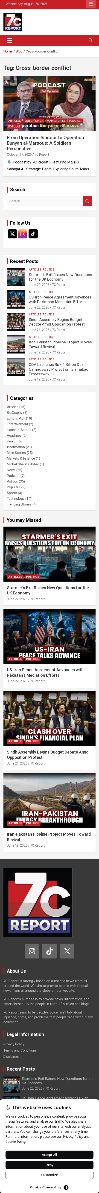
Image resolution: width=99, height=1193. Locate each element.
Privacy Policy (13, 1044)
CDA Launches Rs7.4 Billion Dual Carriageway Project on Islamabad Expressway (58, 369)
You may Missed (24, 520)
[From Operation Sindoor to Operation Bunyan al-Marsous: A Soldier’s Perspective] (49, 104)
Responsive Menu (91, 4)
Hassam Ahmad (19, 430)
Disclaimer (11, 1057)
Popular (14, 126)
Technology (15, 499)
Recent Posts (24, 261)
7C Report (42, 154)
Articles (14, 120)
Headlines (14, 436)
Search (87, 201)
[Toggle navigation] (9, 40)
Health (12, 441)
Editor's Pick (34, 120)
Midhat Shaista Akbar (23, 464)
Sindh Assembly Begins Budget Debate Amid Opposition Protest (57, 321)
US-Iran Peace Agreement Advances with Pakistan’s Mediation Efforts (60, 299)
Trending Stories (19, 504)
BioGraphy (14, 413)
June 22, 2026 (39, 285)
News (11, 470)
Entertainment (17, 424)
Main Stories (56, 120)
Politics (48, 269)
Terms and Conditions (20, 1050)
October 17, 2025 (19, 154)
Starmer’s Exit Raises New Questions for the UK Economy (60, 277)
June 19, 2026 (39, 352)
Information (16, 447)
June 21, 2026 (39, 330)
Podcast (75, 120)
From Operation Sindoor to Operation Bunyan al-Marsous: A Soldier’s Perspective (45, 143)
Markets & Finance (21, 458)
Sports (12, 493)
